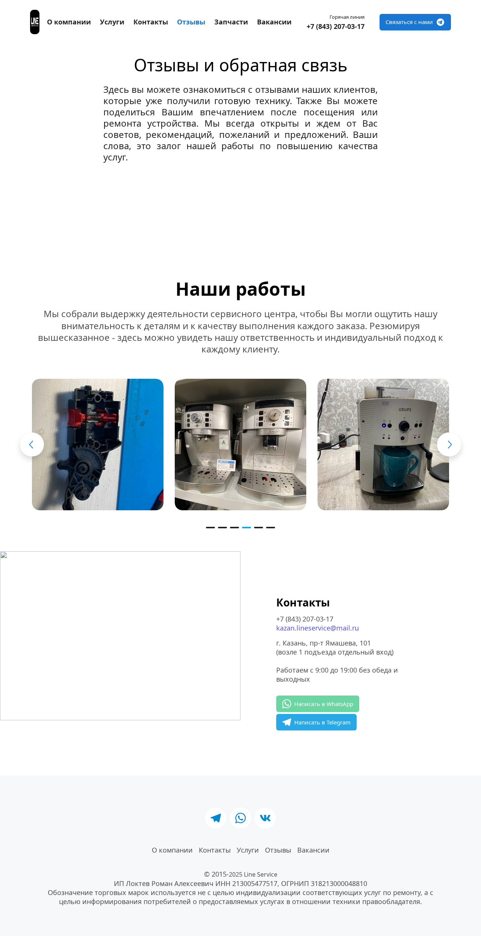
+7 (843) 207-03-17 (336, 26)
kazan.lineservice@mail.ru (317, 627)
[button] (210, 527)
